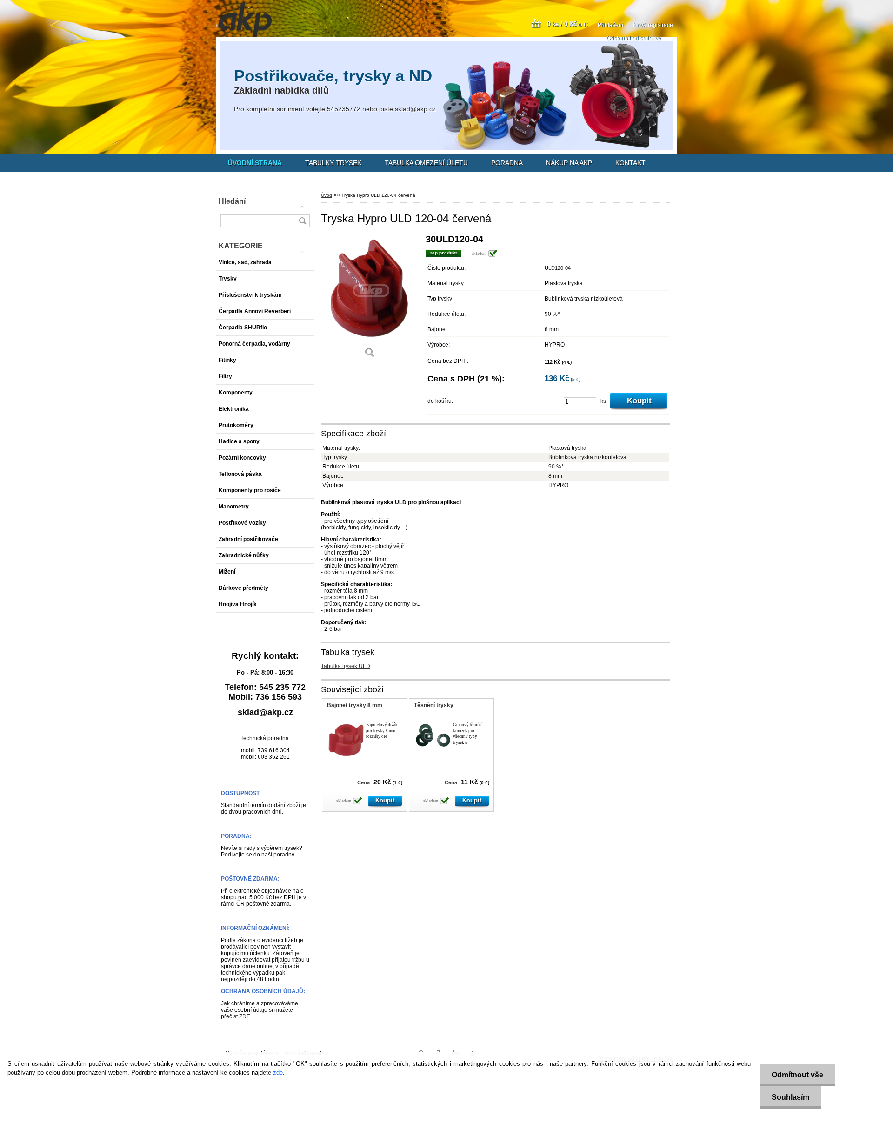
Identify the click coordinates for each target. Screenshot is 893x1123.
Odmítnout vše (797, 1075)
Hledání (232, 201)
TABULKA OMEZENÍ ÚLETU (426, 163)
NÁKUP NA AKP (569, 163)
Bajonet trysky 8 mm (354, 705)
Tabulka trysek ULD (345, 666)
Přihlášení (610, 25)
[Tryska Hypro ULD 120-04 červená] (369, 299)
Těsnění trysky (433, 705)
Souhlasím (790, 1097)
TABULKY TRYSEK (333, 163)
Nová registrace (653, 25)
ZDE (244, 1016)
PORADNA (507, 163)
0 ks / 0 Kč (567, 23)
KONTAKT (630, 163)
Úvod (326, 195)
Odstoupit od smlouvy (633, 38)
